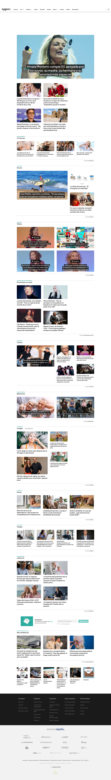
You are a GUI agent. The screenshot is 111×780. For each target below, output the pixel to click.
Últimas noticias (22, 708)
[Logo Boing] (65, 742)
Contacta (52, 702)
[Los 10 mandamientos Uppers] (48, 672)
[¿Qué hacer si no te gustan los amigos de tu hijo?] (75, 407)
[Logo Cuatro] (65, 737)
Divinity (82, 714)
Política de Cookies (66, 760)
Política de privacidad (44, 760)
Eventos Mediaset (70, 711)
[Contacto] (88, 672)
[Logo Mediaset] (55, 730)
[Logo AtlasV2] (36, 753)
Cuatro (82, 711)
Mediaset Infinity (85, 702)
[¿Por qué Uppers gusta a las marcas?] (75, 672)
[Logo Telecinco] (46, 737)
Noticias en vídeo (23, 711)
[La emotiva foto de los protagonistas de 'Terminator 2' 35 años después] (45, 146)
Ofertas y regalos (70, 705)
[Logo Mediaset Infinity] (27, 737)
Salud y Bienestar (29, 428)
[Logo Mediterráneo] (74, 753)
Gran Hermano (38, 702)
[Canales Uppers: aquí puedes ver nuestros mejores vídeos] (75, 237)
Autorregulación (54, 709)
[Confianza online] (55, 774)
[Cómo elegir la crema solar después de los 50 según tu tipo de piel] (32, 440)
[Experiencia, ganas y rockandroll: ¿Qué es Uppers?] (22, 672)
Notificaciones (53, 712)
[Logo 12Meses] (83, 748)
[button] (35, 237)
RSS (82, 760)
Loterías (20, 705)
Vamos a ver (37, 714)
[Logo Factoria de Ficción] (46, 742)
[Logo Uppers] (46, 748)
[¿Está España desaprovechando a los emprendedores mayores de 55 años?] (65, 535)
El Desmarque (84, 708)
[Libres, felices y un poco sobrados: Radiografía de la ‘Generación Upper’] (35, 672)
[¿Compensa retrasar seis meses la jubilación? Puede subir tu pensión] (55, 593)
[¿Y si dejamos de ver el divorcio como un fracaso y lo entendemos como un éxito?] (25, 146)
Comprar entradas (70, 702)
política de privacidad (66, 623)
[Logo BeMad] (27, 748)
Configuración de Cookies (55, 760)
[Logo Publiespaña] (55, 753)
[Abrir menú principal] (108, 9)
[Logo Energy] (84, 742)
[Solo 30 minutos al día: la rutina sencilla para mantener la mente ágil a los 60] (65, 146)
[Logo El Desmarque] (27, 742)
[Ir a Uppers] (6, 9)
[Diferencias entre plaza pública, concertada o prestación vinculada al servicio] (82, 642)
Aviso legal (25, 760)
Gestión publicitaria (76, 760)
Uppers (82, 705)
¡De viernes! (37, 717)
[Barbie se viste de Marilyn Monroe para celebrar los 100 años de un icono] (85, 350)
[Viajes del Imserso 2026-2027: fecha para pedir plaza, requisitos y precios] (29, 591)
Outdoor (36, 720)
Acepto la (64, 623)
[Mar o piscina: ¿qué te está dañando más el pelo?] (85, 146)
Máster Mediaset (54, 720)
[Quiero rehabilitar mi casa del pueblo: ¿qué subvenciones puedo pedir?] (82, 502)
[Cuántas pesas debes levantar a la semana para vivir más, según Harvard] (59, 457)
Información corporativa (33, 760)
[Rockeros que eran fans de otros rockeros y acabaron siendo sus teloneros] (35, 356)
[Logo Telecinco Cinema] (65, 747)
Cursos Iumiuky (69, 708)
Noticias (20, 702)
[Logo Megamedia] (56, 767)
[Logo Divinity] (83, 737)
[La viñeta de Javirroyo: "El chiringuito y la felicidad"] (82, 178)
